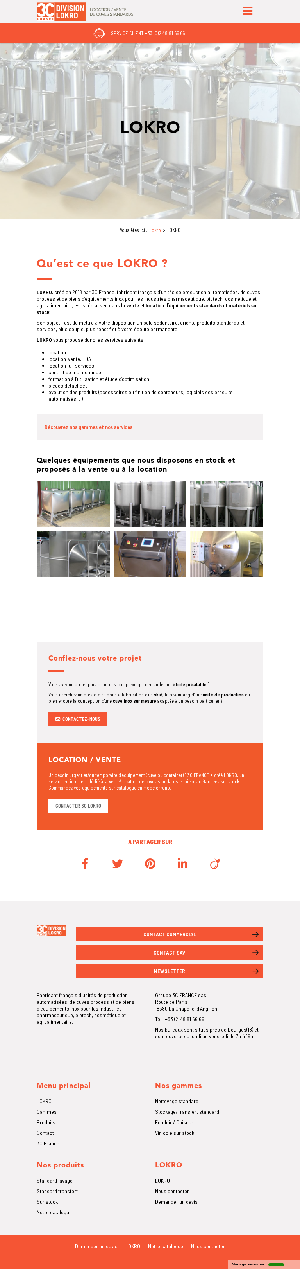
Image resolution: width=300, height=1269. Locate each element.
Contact (45, 1132)
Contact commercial (169, 934)
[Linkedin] (182, 863)
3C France (48, 1143)
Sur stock (47, 1201)
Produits (46, 1122)
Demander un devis (176, 1201)
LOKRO (44, 1101)
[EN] (196, 33)
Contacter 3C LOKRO (78, 805)
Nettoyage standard (176, 1101)
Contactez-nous (81, 719)
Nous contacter (172, 1191)
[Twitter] (117, 863)
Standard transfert (57, 1191)
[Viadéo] (215, 863)
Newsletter (169, 970)
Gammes (47, 1111)
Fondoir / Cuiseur (174, 1122)
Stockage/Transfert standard (187, 1111)
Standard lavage (55, 1180)
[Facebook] (85, 863)
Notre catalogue (54, 1212)
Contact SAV (170, 952)
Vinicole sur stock (174, 1132)
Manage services (248, 1264)
